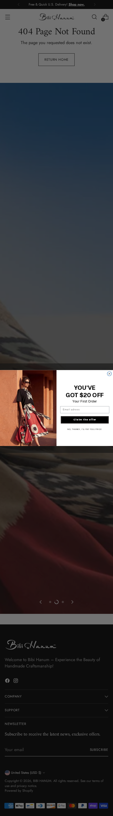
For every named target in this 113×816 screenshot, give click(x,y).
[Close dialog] (109, 374)
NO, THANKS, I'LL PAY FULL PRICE (85, 429)
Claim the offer (84, 419)
